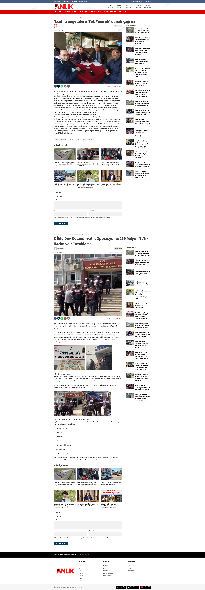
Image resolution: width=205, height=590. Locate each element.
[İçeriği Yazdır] (68, 86)
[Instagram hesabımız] (143, 1)
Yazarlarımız (131, 570)
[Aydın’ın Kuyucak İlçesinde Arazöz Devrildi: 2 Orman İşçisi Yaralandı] (130, 166)
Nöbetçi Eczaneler (108, 573)
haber (77, 139)
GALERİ (58, 1)
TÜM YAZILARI (118, 26)
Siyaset (105, 12)
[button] (56, 12)
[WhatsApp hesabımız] (150, 1)
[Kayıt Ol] (144, 12)
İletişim (129, 565)
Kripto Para (106, 568)
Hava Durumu (106, 565)
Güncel (74, 12)
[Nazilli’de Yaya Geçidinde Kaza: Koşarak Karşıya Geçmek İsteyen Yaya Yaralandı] (111, 154)
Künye (129, 568)
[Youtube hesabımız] (146, 1)
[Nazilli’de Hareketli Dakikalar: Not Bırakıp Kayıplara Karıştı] (65, 176)
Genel (111, 252)
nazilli (84, 139)
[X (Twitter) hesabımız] (141, 1)
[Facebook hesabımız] (139, 1)
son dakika (92, 139)
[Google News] (117, 86)
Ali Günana (61, 26)
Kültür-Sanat (83, 12)
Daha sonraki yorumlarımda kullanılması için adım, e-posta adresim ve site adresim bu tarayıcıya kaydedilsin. (82, 217)
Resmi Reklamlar (115, 12)
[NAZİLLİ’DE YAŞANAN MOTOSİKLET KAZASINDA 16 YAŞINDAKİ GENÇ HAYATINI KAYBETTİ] (130, 175)
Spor (80, 580)
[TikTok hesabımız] (148, 1)
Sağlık (99, 12)
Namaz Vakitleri (107, 570)
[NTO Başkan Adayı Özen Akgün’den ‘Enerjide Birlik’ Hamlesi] (111, 176)
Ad (55, 210)
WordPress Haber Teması (74, 587)
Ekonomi (67, 12)
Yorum (56, 199)
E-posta (91, 210)
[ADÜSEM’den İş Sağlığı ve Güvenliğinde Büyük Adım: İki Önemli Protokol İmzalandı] (130, 93)
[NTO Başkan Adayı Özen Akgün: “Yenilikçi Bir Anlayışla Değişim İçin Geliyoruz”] (130, 155)
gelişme (71, 139)
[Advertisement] (45, 40)
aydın (56, 139)
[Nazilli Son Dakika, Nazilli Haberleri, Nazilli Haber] (64, 9)
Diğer (124, 12)
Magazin (92, 12)
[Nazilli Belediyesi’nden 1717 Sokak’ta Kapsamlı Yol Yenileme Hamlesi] (130, 104)
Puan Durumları (107, 575)
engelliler (63, 139)
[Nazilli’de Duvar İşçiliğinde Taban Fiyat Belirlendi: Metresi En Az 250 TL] (130, 122)
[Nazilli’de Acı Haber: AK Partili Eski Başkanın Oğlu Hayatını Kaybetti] (130, 113)
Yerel (60, 12)
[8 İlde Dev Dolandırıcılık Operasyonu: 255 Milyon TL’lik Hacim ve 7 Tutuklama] (88, 154)
